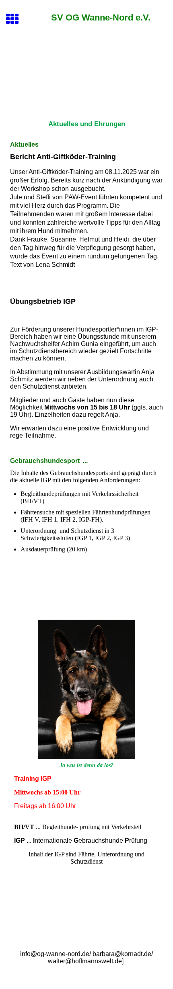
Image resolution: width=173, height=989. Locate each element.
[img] (86, 75)
